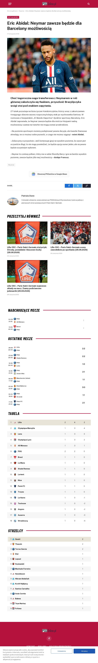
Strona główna (12, 11)
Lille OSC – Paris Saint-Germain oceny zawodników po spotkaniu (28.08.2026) (69, 248)
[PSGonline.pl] (49, 4)
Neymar (21, 11)
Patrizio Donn (28, 196)
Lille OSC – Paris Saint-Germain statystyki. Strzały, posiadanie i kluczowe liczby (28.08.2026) (27, 250)
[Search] (88, 4)
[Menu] (9, 4)
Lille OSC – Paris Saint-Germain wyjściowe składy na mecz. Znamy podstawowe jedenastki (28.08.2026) (26, 288)
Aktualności (13, 17)
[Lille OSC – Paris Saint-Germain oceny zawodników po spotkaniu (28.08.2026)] (71, 233)
